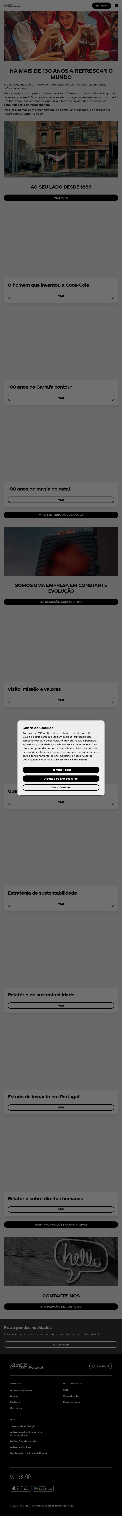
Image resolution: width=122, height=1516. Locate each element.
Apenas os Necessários (61, 778)
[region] (61, 758)
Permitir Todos (61, 769)
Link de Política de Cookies (70, 759)
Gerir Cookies (61, 787)
